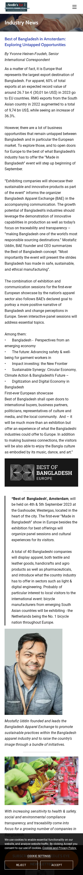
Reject (21, 865)
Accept (56, 865)
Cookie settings (38, 856)
